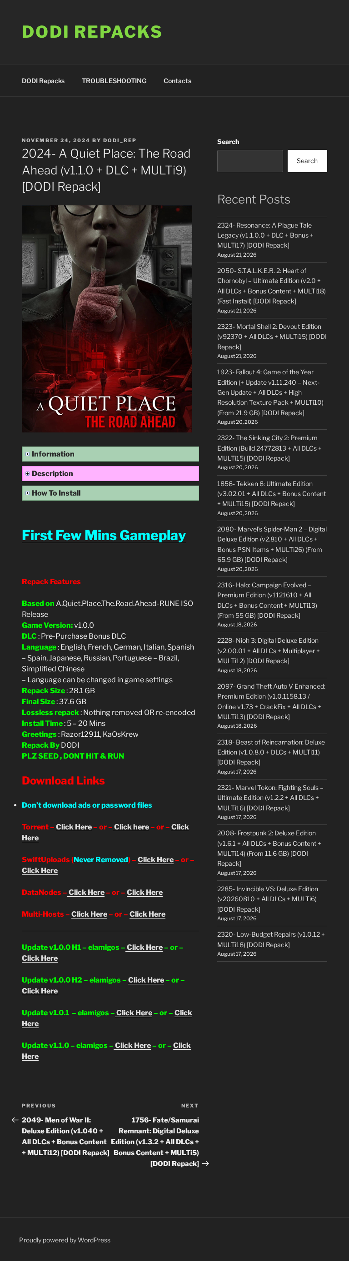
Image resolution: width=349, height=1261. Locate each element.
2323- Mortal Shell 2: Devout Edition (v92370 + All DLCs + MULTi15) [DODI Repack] (272, 337)
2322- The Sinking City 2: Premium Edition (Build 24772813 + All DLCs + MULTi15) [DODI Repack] (269, 448)
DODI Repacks (92, 32)
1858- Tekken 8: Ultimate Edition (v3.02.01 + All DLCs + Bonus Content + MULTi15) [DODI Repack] (271, 494)
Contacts (177, 80)
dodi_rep (120, 140)
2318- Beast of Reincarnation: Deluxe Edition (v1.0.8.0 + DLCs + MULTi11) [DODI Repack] (271, 752)
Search (228, 141)
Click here (131, 827)
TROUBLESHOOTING (114, 80)
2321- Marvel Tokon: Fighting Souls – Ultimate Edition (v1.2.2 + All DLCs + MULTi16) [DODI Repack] (270, 798)
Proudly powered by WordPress (64, 1240)
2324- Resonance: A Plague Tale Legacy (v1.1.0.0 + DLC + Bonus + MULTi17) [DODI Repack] (265, 235)
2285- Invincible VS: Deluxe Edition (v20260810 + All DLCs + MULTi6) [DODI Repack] (267, 899)
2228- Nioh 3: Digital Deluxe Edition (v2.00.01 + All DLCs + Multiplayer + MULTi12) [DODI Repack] (268, 650)
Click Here (74, 827)
